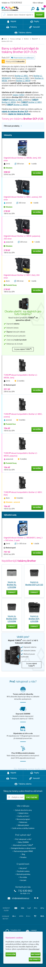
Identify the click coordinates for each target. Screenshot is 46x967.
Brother (26, 39)
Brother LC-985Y (22, 78)
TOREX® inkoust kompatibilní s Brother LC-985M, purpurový (21, 454)
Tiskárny (13, 26)
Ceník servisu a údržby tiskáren (23, 828)
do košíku (37, 173)
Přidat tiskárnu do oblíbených (24, 57)
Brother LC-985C (21, 75)
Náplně (13, 21)
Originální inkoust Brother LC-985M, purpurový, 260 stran (22, 237)
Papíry (36, 21)
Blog (23, 854)
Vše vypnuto (34, 959)
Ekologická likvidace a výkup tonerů (23, 848)
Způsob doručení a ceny (23, 810)
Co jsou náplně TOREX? (23, 349)
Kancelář (36, 26)
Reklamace (23, 822)
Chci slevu (31, 797)
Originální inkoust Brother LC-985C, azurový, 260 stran (23, 198)
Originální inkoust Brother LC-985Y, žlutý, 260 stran (22, 276)
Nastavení (35, 954)
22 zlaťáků (20, 381)
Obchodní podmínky (23, 874)
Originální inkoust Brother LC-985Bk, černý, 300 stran (22, 159)
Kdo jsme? (23, 868)
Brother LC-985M (23, 80)
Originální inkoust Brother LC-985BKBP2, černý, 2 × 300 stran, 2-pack (23, 539)
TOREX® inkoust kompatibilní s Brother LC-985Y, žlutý (23, 493)
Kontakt (23, 880)
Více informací (33, 949)
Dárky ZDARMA (23, 842)
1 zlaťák (34, 163)
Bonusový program (23, 819)
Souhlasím (10, 954)
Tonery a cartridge (15, 39)
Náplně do (12, 585)
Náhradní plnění (23, 825)
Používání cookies (23, 871)
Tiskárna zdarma (24, 32)
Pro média (23, 877)
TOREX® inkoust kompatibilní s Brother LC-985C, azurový (23, 415)
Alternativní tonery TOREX (23, 845)
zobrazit (12, 592)
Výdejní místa (23, 813)
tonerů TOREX (18, 94)
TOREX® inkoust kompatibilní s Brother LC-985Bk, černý (21, 376)
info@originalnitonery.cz (20, 898)
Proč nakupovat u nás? (23, 839)
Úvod (5, 39)
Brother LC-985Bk (17, 104)
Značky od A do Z (23, 816)
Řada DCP (35, 39)
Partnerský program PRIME (23, 851)
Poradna (23, 857)
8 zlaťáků (20, 498)
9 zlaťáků (22, 420)
